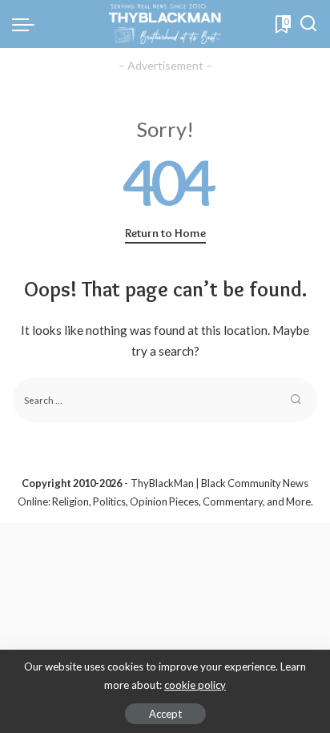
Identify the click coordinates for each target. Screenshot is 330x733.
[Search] (308, 24)
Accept (165, 713)
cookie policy (195, 685)
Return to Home (165, 233)
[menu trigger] (27, 24)
